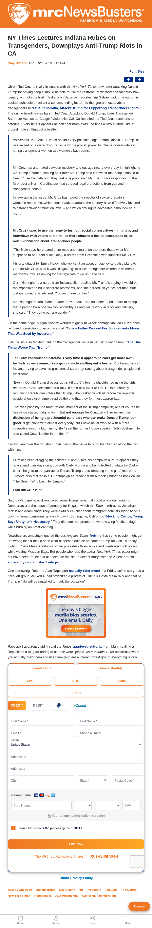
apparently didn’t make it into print (35, 562)
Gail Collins (67, 889)
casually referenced (84, 571)
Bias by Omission (20, 889)
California (89, 895)
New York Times (19, 895)
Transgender (42, 895)
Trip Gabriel (129, 889)
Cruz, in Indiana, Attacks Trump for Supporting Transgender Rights (86, 108)
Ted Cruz (111, 889)
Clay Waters (17, 63)
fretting (95, 535)
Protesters (94, 889)
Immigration (107, 895)
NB (81, 889)
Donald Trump (45, 889)
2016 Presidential (66, 895)
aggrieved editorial (88, 646)
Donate (139, 906)
